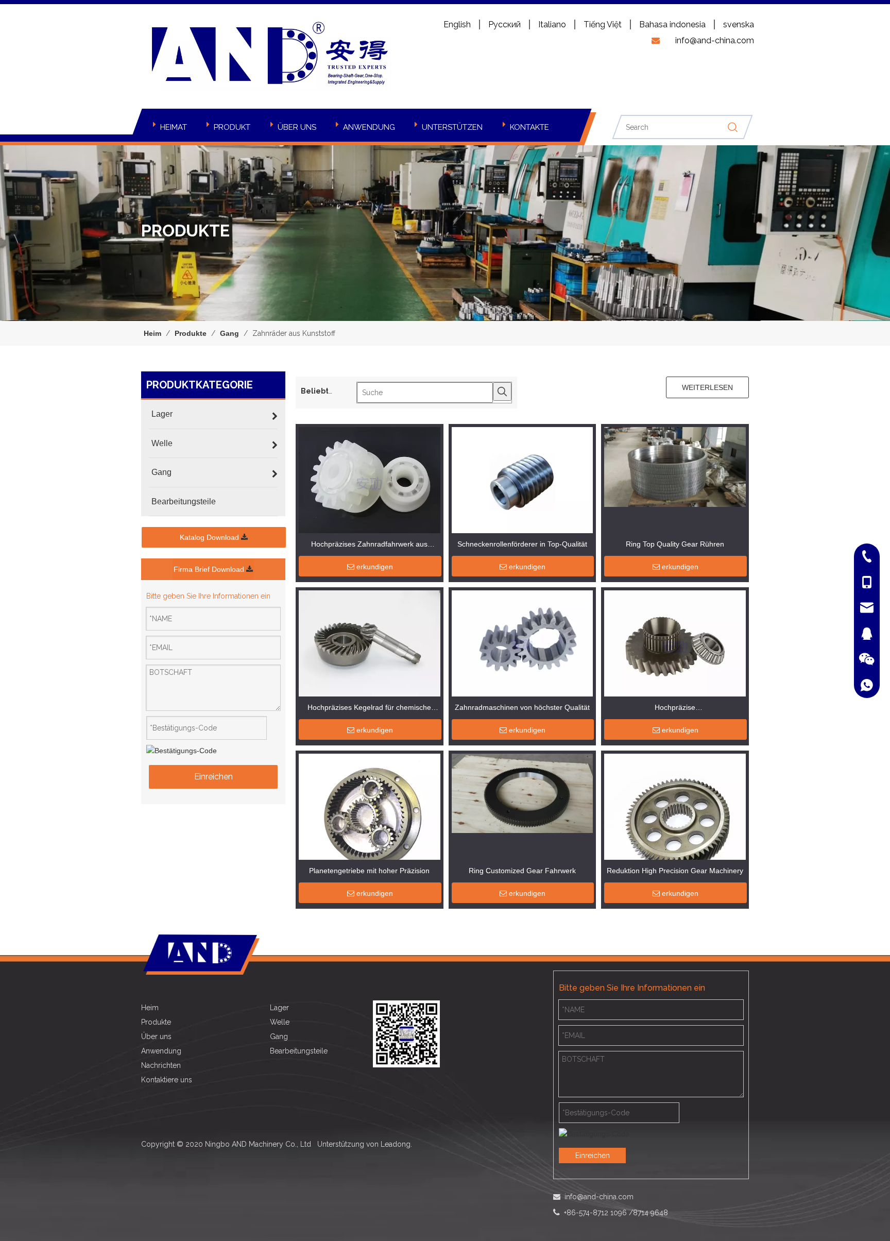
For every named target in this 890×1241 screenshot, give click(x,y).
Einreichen (213, 776)
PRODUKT (232, 127)
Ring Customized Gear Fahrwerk (522, 870)
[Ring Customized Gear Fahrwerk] (522, 793)
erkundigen (374, 567)
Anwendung (161, 1051)
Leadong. (396, 1144)
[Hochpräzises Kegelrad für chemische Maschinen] (369, 654)
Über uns (156, 1036)
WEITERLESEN (707, 387)
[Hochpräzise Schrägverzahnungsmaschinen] (675, 645)
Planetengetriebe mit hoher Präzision (369, 870)
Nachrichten (161, 1065)
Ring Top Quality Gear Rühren (675, 544)
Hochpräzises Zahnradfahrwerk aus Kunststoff (369, 545)
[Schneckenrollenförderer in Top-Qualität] (522, 482)
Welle (279, 1022)
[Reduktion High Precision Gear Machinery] (675, 819)
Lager (279, 1008)
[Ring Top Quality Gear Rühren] (675, 466)
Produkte (156, 1022)
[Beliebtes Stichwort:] (502, 391)
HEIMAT (173, 127)
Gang (279, 1036)
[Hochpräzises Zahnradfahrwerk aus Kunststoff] (369, 482)
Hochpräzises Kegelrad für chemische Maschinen (369, 708)
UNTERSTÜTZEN (452, 127)
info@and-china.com (598, 1197)
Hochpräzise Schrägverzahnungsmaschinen (675, 708)
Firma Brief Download (210, 569)
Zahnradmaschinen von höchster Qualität (522, 707)
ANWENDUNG (369, 127)
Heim (150, 1008)
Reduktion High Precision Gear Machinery (675, 870)
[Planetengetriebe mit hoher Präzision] (369, 824)
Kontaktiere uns (166, 1080)
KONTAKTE (529, 127)
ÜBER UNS (297, 127)
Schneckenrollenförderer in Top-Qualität (522, 544)
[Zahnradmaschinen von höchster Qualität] (522, 643)
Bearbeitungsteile (299, 1051)
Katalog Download (210, 537)
